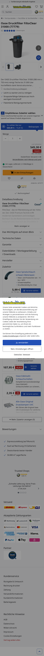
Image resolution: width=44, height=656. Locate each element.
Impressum (26, 354)
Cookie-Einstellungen (11, 336)
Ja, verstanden (22, 342)
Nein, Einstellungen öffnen (22, 349)
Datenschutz (18, 354)
